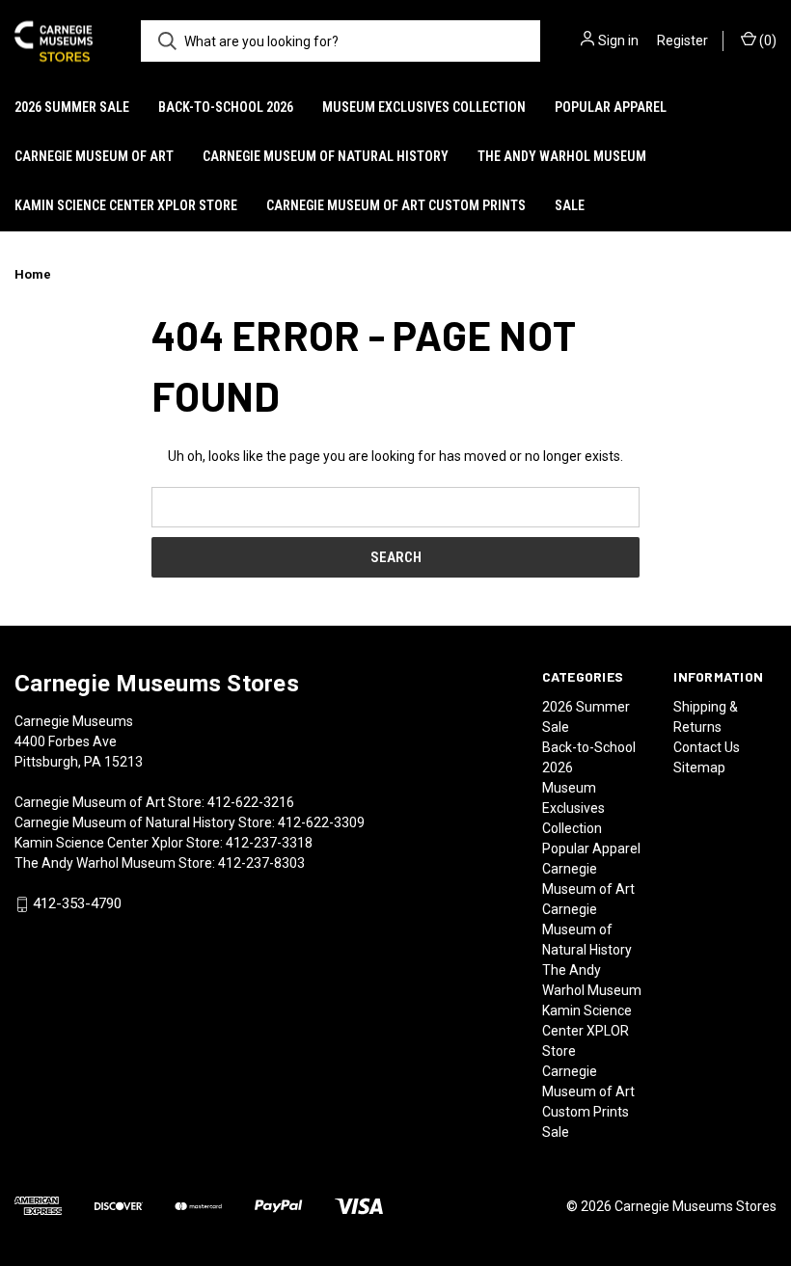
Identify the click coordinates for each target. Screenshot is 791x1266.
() (766, 40)
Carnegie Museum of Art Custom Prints (396, 205)
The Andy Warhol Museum (561, 156)
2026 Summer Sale (71, 107)
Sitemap (699, 767)
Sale (570, 205)
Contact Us (706, 747)
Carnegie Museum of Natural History (326, 156)
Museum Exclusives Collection (424, 107)
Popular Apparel (611, 107)
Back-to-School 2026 (225, 107)
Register (682, 40)
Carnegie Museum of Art (94, 156)
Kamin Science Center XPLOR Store (125, 205)
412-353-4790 (77, 904)
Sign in (618, 40)
